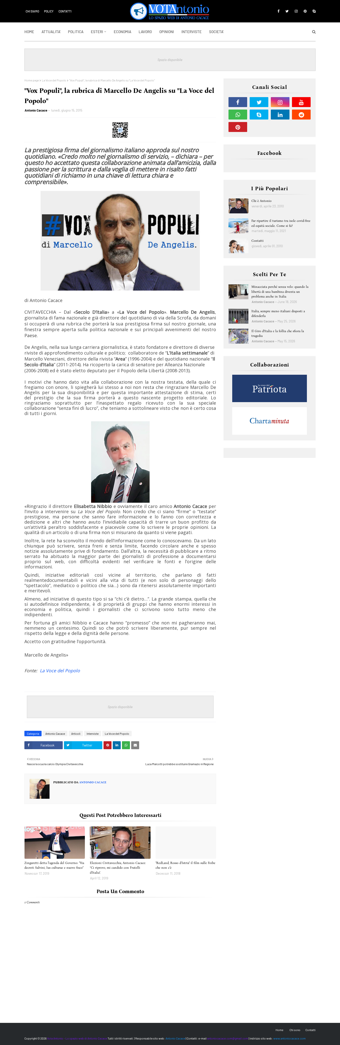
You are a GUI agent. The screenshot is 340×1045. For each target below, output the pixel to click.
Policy (49, 11)
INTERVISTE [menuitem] (191, 31)
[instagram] (296, 11)
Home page (31, 80)
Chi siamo (32, 11)
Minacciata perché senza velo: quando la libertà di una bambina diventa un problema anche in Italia (279, 291)
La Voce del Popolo (54, 80)
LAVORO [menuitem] (145, 31)
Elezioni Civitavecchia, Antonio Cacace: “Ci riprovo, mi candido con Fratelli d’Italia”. (118, 867)
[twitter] (287, 11)
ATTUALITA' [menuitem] (51, 31)
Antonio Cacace (36, 110)
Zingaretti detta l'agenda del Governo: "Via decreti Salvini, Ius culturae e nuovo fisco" (54, 865)
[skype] (313, 11)
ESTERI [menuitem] (97, 31)
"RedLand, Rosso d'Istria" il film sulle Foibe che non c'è (185, 865)
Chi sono (294, 1030)
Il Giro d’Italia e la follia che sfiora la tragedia (277, 333)
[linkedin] (280, 115)
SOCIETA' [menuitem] (216, 31)
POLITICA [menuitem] (75, 31)
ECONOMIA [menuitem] (122, 31)
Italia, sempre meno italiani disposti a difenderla (278, 313)
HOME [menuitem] (29, 31)
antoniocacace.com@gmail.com (227, 1038)
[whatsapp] (237, 115)
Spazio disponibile (170, 60)
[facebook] (278, 11)
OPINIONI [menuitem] (166, 31)
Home (279, 1030)
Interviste (93, 733)
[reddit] (301, 115)
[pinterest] (305, 11)
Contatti (64, 11)
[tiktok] (259, 127)
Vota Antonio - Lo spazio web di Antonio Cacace (77, 1038)
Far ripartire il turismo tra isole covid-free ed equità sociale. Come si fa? (280, 223)
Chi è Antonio (261, 201)
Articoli (75, 733)
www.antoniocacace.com (289, 1038)
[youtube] (301, 102)
